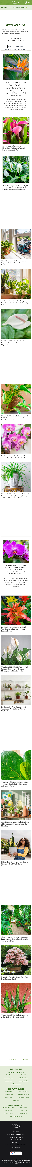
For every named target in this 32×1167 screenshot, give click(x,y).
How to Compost (24, 1113)
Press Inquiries (8, 1081)
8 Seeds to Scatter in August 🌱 (19, 7)
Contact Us (23, 1074)
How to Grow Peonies (23, 1097)
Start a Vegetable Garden (16, 1116)
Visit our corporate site (22, 1161)
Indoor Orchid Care (8, 1094)
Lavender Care (8, 1097)
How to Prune (8, 1110)
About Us (8, 1074)
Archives (25, 1059)
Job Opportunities (23, 1081)
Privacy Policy (16, 1139)
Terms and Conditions (16, 1137)
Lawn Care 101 (23, 1110)
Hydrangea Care (8, 1091)
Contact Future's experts (16, 1134)
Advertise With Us (23, 1077)
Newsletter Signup (8, 1077)
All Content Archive (16, 1084)
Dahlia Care (16, 1100)
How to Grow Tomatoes (23, 1091)
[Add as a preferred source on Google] (16, 1153)
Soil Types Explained (8, 1113)
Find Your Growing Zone (8, 1107)
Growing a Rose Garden (23, 1094)
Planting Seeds (23, 1107)
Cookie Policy (16, 1142)
